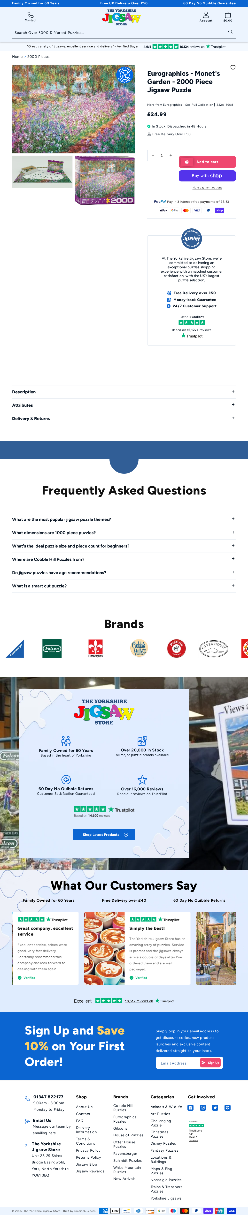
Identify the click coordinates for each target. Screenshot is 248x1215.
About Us (84, 1107)
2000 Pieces (38, 56)
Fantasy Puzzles (164, 1150)
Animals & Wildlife (166, 1107)
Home (17, 56)
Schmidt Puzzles (127, 1160)
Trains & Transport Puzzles (166, 1189)
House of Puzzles (128, 1135)
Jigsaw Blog (86, 1164)
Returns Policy (88, 1157)
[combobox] (124, 33)
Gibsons (120, 1128)
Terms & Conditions (85, 1141)
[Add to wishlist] (233, 67)
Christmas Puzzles (159, 1134)
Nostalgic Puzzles (166, 1180)
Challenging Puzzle (161, 1123)
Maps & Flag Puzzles (161, 1171)
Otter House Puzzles (124, 1144)
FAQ (80, 1121)
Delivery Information (86, 1129)
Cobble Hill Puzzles (123, 1107)
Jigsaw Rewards (90, 1171)
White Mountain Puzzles (127, 1169)
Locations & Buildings (161, 1159)
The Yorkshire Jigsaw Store (42, 1211)
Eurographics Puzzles (124, 1119)
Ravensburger (125, 1153)
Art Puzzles (160, 1114)
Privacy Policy (88, 1150)
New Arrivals (124, 1179)
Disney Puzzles (163, 1143)
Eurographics (172, 104)
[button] (14, 17)
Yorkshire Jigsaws (166, 1198)
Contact (83, 1114)
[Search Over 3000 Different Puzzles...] (230, 32)
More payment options (207, 187)
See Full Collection (199, 104)
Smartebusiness (85, 1211)
